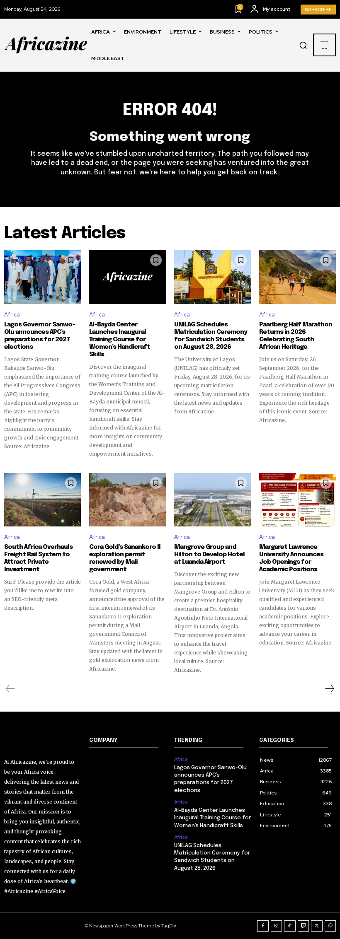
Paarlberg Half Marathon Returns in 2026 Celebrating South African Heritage (295, 335)
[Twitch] (303, 926)
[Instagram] (276, 926)
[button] (303, 45)
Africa (12, 314)
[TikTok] (290, 926)
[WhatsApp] (330, 926)
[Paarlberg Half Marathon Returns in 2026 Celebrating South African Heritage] (297, 277)
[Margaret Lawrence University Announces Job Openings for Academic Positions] (297, 500)
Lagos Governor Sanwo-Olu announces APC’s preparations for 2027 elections (39, 335)
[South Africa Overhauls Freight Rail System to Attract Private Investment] (42, 500)
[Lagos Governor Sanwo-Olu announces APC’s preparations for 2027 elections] (42, 277)
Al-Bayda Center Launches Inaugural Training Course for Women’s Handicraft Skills (119, 339)
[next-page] (329, 689)
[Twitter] (317, 926)
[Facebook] (263, 926)
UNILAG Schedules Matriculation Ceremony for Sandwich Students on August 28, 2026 (210, 335)
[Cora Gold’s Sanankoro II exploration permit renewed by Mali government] (127, 500)
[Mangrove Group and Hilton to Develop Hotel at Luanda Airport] (212, 500)
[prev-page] (10, 689)
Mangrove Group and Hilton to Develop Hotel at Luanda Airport (209, 554)
